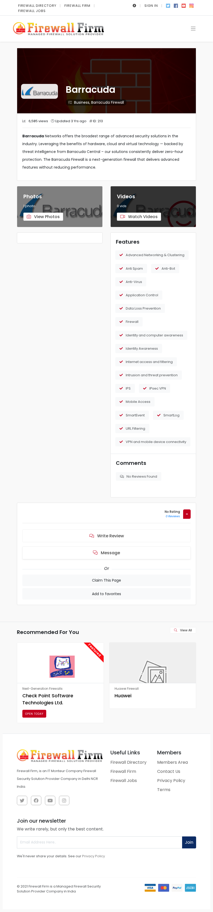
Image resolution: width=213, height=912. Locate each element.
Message (110, 553)
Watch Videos (142, 217)
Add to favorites (106, 593)
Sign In (151, 5)
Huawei (123, 695)
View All (185, 630)
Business (81, 102)
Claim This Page (106, 580)
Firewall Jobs (32, 10)
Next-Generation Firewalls (42, 688)
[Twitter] (168, 5)
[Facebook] (176, 5)
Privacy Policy (171, 781)
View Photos (46, 217)
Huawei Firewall (127, 688)
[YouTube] (184, 5)
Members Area (172, 762)
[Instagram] (191, 5)
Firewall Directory (37, 5)
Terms (163, 790)
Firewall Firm (77, 5)
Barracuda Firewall (107, 102)
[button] (134, 5)
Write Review (110, 536)
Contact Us (168, 771)
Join (189, 842)
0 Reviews (173, 516)
